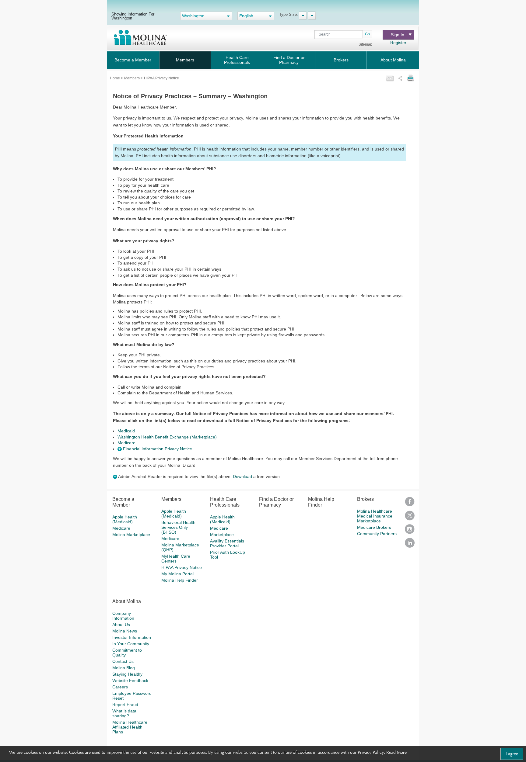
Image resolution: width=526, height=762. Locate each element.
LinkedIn (410, 545)
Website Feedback (130, 680)
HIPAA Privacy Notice (181, 567)
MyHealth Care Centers (175, 558)
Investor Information (131, 637)
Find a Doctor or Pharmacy (289, 60)
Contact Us (123, 661)
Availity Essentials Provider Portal (227, 543)
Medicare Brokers (374, 527)
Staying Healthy (127, 674)
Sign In (397, 34)
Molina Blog (123, 667)
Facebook (410, 504)
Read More (396, 752)
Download (242, 476)
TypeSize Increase (312, 15)
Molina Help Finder (179, 580)
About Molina (393, 59)
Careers (120, 686)
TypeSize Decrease (303, 15)
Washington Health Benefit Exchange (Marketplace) (167, 437)
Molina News (124, 631)
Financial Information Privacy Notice (157, 448)
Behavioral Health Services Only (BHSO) (178, 527)
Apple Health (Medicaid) (124, 519)
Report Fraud (125, 704)
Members (185, 59)
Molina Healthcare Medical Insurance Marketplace (374, 516)
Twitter (410, 517)
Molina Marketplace (131, 534)
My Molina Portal (177, 573)
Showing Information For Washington (132, 16)
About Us (121, 624)
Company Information (123, 616)
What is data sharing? (124, 713)
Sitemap (365, 44)
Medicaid (126, 430)
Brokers (341, 59)
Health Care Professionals (237, 60)
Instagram (410, 531)
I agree (512, 754)
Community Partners (377, 533)
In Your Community (130, 643)
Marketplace (222, 534)
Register (398, 42)
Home (115, 78)
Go (367, 34)
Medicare (126, 442)
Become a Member (132, 59)
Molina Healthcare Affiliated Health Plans (129, 727)
